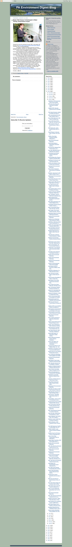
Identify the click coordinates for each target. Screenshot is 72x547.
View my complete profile (52, 71)
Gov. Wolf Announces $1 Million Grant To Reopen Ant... (53, 186)
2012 (49, 533)
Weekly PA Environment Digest (53, 36)
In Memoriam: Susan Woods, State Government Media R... (54, 249)
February (50, 521)
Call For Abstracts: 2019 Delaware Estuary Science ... (54, 423)
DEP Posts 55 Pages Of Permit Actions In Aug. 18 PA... (54, 480)
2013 (49, 532)
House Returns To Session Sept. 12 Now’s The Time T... (54, 133)
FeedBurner (30, 130)
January (50, 523)
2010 (49, 537)
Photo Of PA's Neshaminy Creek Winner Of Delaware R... (54, 170)
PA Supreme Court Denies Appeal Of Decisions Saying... (53, 154)
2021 (49, 86)
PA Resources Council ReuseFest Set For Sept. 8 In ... (54, 475)
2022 (49, 84)
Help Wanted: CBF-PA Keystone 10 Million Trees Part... (54, 267)
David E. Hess (50, 44)
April (50, 518)
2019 (49, 89)
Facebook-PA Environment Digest (54, 34)
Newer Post (13, 114)
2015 (49, 528)
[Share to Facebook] (18, 70)
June (50, 515)
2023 (49, 83)
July (50, 513)
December (51, 92)
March (50, 520)
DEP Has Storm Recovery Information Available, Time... (53, 105)
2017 (49, 525)
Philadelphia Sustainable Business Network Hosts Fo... (53, 376)
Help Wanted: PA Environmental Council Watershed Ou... (53, 464)
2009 (49, 538)
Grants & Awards (50, 29)
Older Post (41, 114)
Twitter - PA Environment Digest (53, 32)
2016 (49, 527)
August (50, 99)
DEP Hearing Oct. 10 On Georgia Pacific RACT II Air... (53, 129)
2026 (49, 78)
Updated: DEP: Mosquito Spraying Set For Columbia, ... (54, 109)
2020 (49, 88)
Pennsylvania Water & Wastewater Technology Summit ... (53, 144)
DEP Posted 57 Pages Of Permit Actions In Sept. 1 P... (54, 125)
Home (27, 114)
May (50, 516)
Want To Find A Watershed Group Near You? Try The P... (54, 490)
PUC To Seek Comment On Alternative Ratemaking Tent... (54, 319)
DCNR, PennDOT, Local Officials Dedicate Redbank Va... (54, 430)
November (51, 94)
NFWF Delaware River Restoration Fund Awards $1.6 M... (54, 198)
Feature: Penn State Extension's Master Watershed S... (52, 137)
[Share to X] (17, 70)
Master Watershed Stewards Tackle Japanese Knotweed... (54, 338)
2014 (49, 530)
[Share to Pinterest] (20, 70)
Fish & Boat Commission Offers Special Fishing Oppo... (53, 383)
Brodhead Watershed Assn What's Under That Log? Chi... (53, 232)
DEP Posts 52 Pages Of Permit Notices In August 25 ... (54, 303)
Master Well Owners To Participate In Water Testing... (53, 334)
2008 (49, 540)
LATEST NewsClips (51, 27)
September (51, 97)
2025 (49, 79)
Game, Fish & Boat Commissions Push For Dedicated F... (53, 437)
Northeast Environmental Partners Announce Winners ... (54, 239)
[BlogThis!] (15, 70)
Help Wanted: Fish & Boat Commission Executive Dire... (53, 281)
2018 (49, 91)
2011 (49, 535)
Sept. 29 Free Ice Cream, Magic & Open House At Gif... (53, 274)
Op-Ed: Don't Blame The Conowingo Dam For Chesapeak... (53, 343)
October (50, 96)
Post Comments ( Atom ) (22, 117)
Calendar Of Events (51, 31)
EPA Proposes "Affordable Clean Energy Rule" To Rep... (53, 396)
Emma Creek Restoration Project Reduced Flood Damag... (53, 471)
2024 (49, 81)
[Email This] (13, 70)
